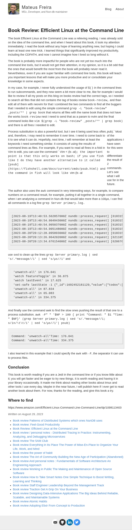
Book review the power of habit (32, 452)
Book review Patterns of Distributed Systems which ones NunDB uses (57, 420)
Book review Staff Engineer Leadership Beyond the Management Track (58, 485)
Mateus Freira (37, 7)
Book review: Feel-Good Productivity (36, 424)
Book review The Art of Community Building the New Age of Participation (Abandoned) (68, 457)
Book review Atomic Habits (30, 501)
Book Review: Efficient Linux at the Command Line (45, 428)
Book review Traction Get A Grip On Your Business (45, 489)
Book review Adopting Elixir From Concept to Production (49, 505)
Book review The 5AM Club (30, 440)
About (120, 9)
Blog (108, 9)
